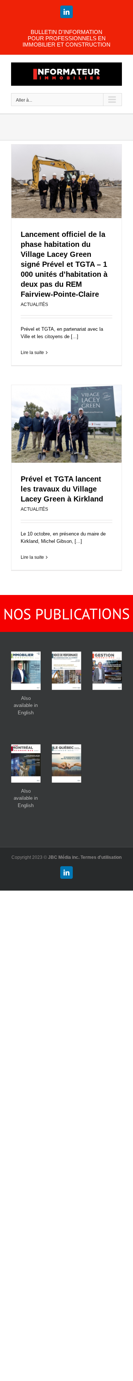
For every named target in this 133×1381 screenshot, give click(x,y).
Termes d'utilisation (101, 857)
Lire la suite (32, 352)
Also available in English (26, 705)
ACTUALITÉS (34, 304)
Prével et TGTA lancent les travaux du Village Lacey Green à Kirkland (62, 489)
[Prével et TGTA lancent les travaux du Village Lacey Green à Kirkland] (66, 424)
